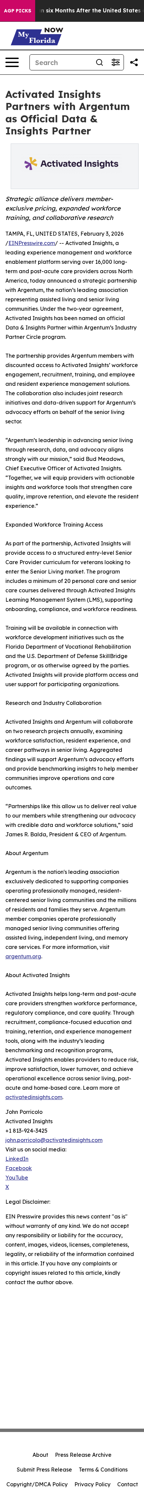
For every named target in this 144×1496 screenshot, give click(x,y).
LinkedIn (16, 1158)
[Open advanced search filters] (115, 62)
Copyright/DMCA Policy (37, 1484)
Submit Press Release (44, 1469)
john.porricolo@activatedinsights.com (53, 1140)
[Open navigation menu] (12, 62)
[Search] (99, 62)
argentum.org (23, 956)
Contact (127, 1484)
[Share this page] (134, 62)
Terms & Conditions (103, 1469)
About (40, 1454)
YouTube (16, 1177)
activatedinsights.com (33, 1097)
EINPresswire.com (31, 243)
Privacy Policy (92, 1484)
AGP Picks (17, 11)
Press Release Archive (83, 1454)
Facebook (18, 1168)
